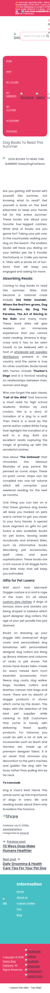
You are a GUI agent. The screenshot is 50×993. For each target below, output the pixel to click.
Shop (8, 71)
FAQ (19, 909)
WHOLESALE (11, 131)
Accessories (12, 120)
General (24, 833)
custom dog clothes (17, 602)
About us (22, 897)
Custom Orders (26, 903)
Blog (19, 915)
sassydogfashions (12, 829)
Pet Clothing (11, 108)
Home (9, 61)
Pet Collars (12, 82)
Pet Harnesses (11, 94)
